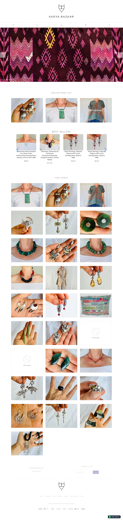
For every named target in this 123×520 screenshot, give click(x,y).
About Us (59, 496)
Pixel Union (61, 503)
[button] (105, 150)
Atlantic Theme (52, 503)
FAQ (54, 496)
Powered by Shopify (69, 503)
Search (41, 496)
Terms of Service (74, 496)
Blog (82, 496)
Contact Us (48, 496)
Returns (66, 496)
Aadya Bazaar (61, 16)
